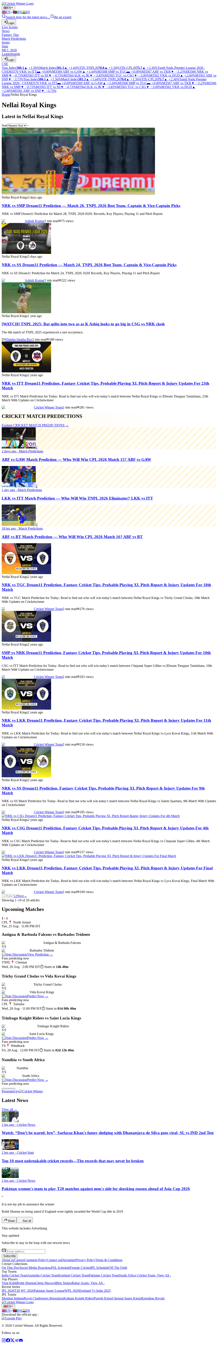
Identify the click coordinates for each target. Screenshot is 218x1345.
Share (11, 1220)
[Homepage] (18, 3)
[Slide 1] (3, 1088)
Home (6, 94)
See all (27, 1220)
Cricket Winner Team (48, 407)
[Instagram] (4, 1341)
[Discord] (21, 1341)
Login (11, 23)
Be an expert (62, 17)
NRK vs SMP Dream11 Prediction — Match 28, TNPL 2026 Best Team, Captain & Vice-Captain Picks (91, 205)
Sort (4, 125)
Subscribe (9, 1256)
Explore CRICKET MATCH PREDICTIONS (35, 425)
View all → (9, 1109)
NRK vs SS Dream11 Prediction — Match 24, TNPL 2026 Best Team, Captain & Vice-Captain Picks (89, 265)
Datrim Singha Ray (19, 339)
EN (7, 7)
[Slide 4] (13, 1088)
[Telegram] (16, 1341)
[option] (7, 12)
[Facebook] (8, 1341)
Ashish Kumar (34, 221)
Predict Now (37, 996)
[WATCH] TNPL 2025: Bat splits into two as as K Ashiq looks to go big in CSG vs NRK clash (83, 324)
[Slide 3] (10, 1088)
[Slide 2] (7, 1088)
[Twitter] (12, 1341)
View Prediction (40, 954)
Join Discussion (14, 954)
